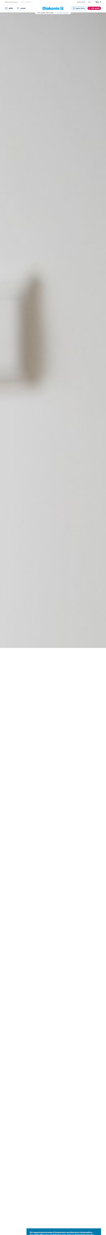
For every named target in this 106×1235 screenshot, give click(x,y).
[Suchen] (18, 8)
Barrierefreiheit (81, 2)
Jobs (89, 2)
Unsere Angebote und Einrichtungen (45, 12)
